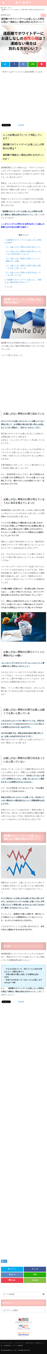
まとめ (8, 287)
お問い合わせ (29, 1343)
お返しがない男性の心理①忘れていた (23, 247)
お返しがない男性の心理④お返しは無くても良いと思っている (23, 267)
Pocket (21, 125)
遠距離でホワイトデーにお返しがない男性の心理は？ (23, 241)
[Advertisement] (23, 99)
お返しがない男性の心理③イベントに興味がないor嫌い (23, 260)
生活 (4, 1261)
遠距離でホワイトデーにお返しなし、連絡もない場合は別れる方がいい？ (23, 281)
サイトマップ (20, 1343)
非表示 (25, 235)
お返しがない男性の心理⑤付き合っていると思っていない (23, 274)
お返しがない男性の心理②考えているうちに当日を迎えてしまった (23, 253)
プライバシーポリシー (8, 1343)
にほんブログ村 (23, 1329)
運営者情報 (8, 1345)
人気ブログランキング (23, 1322)
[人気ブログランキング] (23, 1320)
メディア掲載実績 (18, 1345)
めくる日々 (24, 2)
